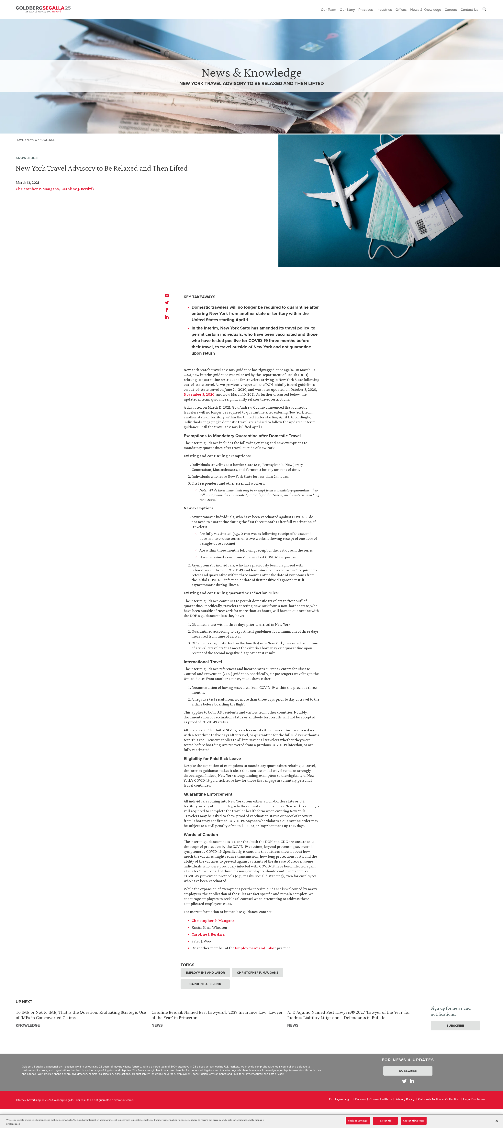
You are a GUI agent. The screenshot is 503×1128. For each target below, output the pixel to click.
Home (20, 140)
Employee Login (340, 1099)
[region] (251, 1121)
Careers (360, 1099)
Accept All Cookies (413, 1120)
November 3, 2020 (199, 394)
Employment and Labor (255, 948)
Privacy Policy (405, 1099)
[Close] (496, 1120)
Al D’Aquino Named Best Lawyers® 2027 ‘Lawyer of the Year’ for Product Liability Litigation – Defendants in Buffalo (348, 1014)
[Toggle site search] (484, 9)
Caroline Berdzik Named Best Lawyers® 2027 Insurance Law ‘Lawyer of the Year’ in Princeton (217, 1014)
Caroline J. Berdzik (78, 189)
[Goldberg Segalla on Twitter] (404, 1081)
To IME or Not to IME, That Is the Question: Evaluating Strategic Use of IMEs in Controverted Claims (81, 1014)
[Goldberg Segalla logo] (43, 9)
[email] (167, 296)
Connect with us (380, 1099)
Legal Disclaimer (474, 1099)
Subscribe (455, 1025)
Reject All (385, 1120)
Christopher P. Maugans (37, 189)
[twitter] (167, 303)
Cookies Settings (357, 1120)
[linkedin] (167, 317)
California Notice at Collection (438, 1099)
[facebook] (167, 310)
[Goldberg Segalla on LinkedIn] (412, 1081)
